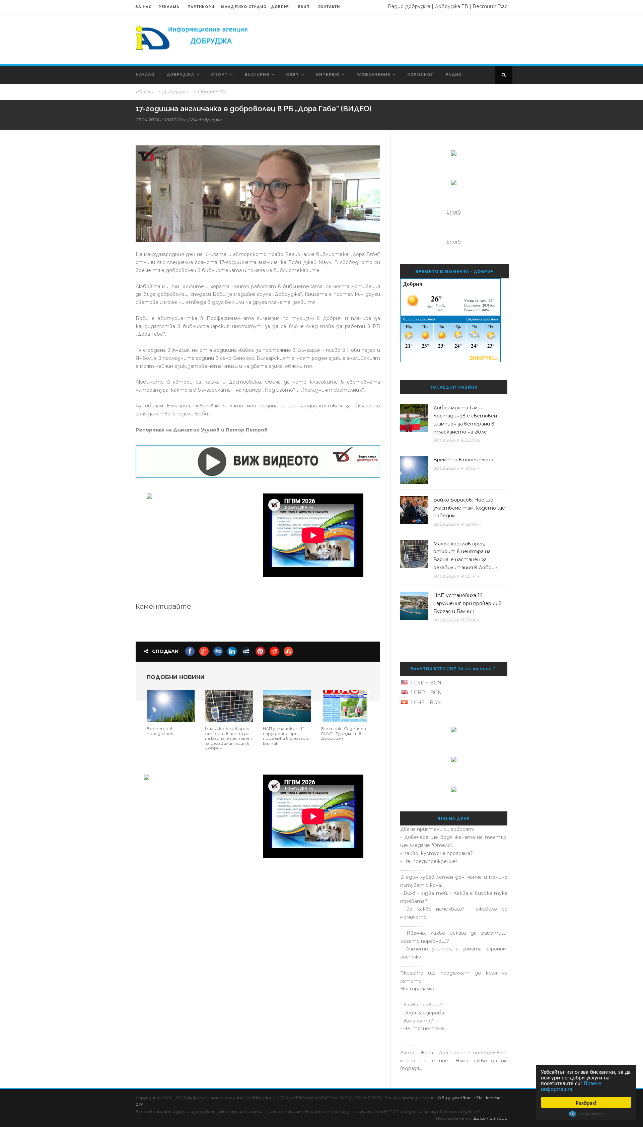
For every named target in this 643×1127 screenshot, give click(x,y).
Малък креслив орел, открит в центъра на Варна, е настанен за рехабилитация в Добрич (228, 738)
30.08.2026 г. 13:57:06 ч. (456, 619)
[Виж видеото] (258, 461)
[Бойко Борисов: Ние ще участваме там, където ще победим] (414, 510)
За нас (144, 7)
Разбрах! (586, 1102)
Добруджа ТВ (451, 6)
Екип (303, 7)
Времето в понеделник (160, 731)
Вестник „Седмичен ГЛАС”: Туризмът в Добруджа (343, 733)
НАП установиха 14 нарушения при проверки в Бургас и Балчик (286, 735)
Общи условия (454, 1097)
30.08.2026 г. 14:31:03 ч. (456, 468)
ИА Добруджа (206, 119)
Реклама (169, 7)
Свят (292, 74)
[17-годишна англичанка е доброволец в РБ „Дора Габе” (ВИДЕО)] (258, 193)
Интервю (328, 74)
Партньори (201, 7)
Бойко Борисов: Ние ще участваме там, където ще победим (469, 508)
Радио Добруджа (409, 6)
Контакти (328, 7)
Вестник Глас (490, 6)
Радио (454, 74)
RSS (139, 1104)
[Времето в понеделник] (171, 706)
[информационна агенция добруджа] (192, 37)
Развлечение (373, 74)
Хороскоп (420, 74)
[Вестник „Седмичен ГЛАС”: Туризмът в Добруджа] (345, 706)
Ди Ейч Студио (490, 1118)
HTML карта (487, 1097)
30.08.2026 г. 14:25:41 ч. (456, 576)
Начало (145, 74)
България (256, 74)
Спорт (219, 74)
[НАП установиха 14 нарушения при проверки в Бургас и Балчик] (287, 706)
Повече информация (571, 1085)
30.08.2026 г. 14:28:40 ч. (457, 524)
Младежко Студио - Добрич (255, 7)
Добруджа (180, 74)
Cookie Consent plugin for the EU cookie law (586, 1114)
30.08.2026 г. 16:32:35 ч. (456, 440)
